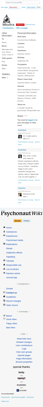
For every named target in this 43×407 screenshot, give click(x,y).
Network (9, 316)
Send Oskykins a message (25, 200)
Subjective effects (14, 253)
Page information (24, 359)
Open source (12, 305)
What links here (24, 339)
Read (23, 7)
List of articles (12, 269)
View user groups (24, 352)
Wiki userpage (22, 28)
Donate (17, 221)
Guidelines (11, 297)
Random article (13, 273)
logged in (31, 120)
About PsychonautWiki (18, 397)
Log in (3, 210)
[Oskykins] (20, 194)
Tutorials (10, 261)
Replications (11, 244)
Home (9, 228)
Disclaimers (30, 397)
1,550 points (20, 24)
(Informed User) (30, 24)
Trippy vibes (11, 323)
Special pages (24, 355)
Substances (11, 232)
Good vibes (11, 319)
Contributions (8, 28)
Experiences (11, 236)
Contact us (11, 293)
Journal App (11, 277)
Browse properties (24, 362)
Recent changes (13, 301)
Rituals (9, 248)
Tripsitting (10, 257)
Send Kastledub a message (25, 142)
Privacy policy (5, 397)
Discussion (13, 7)
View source (31, 7)
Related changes (24, 342)
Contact (26, 221)
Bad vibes (10, 327)
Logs (24, 349)
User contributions (24, 345)
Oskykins (22, 188)
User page (4, 7)
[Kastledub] (20, 136)
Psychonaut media (14, 240)
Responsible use (13, 265)
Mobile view (5, 401)
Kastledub (22, 130)
